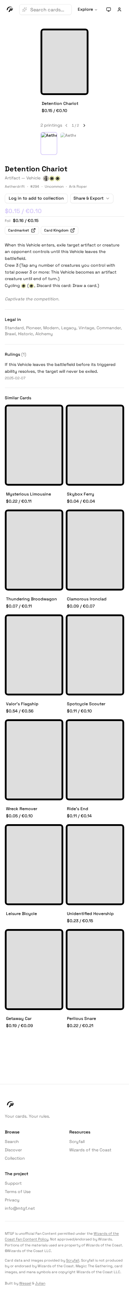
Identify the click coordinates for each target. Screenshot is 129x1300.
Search (12, 1141)
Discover (13, 1150)
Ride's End (77, 808)
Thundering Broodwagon (31, 599)
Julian (40, 1283)
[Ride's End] (95, 759)
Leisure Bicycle (21, 913)
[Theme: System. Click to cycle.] (108, 9)
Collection (15, 1158)
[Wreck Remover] (34, 759)
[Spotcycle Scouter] (95, 654)
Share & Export (89, 198)
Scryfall (77, 1141)
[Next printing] (84, 125)
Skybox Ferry (80, 494)
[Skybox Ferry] (95, 445)
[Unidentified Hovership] (95, 864)
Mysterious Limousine (28, 494)
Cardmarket (18, 230)
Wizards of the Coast (90, 1150)
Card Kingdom (56, 230)
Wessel (25, 1283)
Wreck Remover (21, 808)
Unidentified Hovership (90, 913)
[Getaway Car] (34, 969)
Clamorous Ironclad (86, 599)
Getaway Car (19, 1018)
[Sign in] (119, 9)
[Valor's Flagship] (34, 654)
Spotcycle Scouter (86, 703)
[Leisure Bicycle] (34, 864)
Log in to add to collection (36, 198)
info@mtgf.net (20, 1208)
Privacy (12, 1200)
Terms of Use (18, 1191)
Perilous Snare (81, 1018)
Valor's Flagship (22, 703)
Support (13, 1183)
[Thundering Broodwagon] (34, 550)
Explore (85, 9)
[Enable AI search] (24, 9)
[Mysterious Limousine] (34, 445)
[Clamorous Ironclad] (95, 550)
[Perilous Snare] (95, 969)
